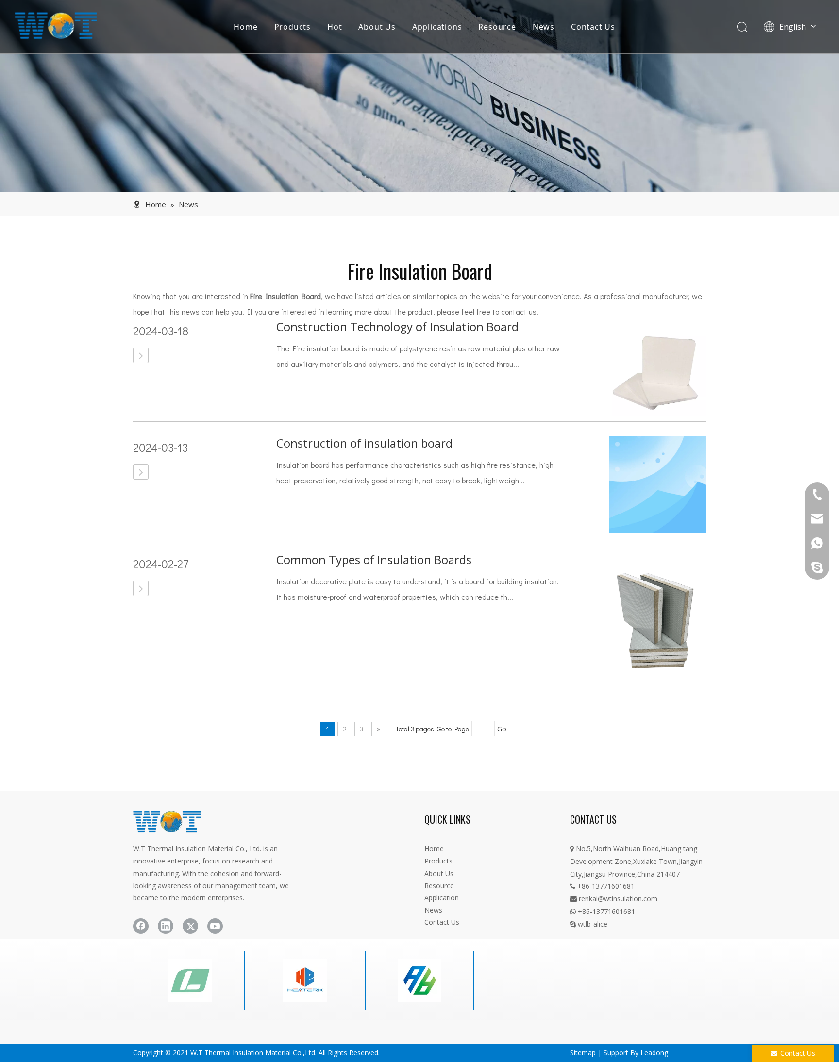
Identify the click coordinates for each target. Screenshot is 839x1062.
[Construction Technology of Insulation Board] (141, 355)
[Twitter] (190, 926)
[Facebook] (141, 926)
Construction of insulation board (364, 443)
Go (501, 728)
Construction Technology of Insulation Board (397, 326)
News (543, 26)
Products (292, 26)
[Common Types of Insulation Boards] (141, 588)
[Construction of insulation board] (141, 472)
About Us (376, 26)
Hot (334, 26)
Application (441, 897)
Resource (497, 26)
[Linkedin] (165, 926)
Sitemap (583, 1052)
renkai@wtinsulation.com (613, 898)
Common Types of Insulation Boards (373, 559)
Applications (437, 26)
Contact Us (593, 26)
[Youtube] (215, 926)
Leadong (654, 1052)
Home (245, 26)
